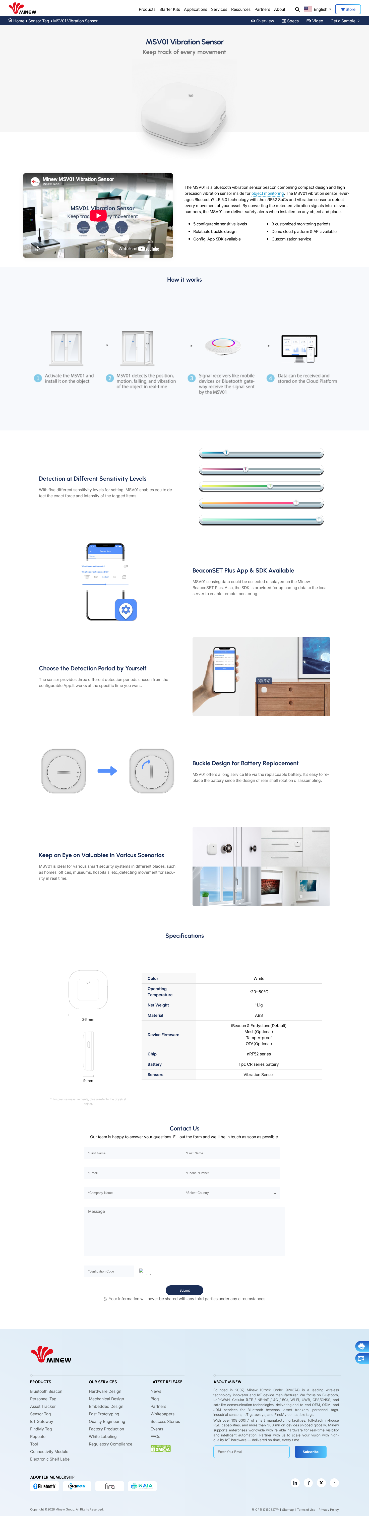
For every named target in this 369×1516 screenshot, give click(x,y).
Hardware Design (105, 1391)
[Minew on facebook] (308, 1482)
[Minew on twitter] (321, 1482)
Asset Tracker (43, 1406)
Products (147, 9)
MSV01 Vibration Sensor (75, 20)
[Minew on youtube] (334, 1482)
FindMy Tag (41, 1428)
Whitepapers (162, 1413)
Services (219, 9)
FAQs (155, 1436)
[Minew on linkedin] (295, 1482)
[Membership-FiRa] (109, 1486)
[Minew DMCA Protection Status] (161, 1448)
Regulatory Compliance (110, 1443)
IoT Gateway (41, 1421)
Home (18, 20)
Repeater (38, 1436)
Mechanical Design (106, 1398)
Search (297, 9)
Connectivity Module (49, 1451)
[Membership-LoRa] (77, 1486)
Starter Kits (169, 9)
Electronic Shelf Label (50, 1459)
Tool (34, 1443)
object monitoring (268, 193)
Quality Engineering (107, 1421)
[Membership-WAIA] (142, 1486)
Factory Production (106, 1428)
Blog (155, 1398)
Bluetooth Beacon (46, 1391)
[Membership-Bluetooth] (44, 1486)
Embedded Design (106, 1406)
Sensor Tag (38, 20)
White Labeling (103, 1436)
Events (157, 1428)
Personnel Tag (43, 1398)
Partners (262, 9)
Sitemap (288, 1509)
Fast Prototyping (104, 1413)
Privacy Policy (329, 1509)
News (156, 1391)
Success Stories (165, 1421)
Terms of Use (306, 1509)
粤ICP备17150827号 (265, 1509)
